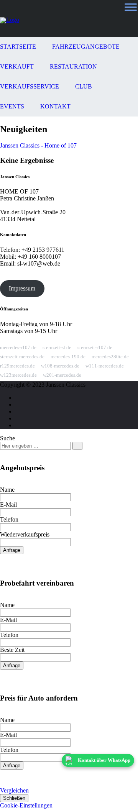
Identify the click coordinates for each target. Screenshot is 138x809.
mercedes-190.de (68, 356)
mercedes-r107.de (18, 347)
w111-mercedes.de (104, 366)
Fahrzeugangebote (86, 46)
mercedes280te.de (110, 356)
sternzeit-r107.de (94, 347)
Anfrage (11, 550)
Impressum (22, 288)
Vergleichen (14, 790)
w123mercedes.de (18, 375)
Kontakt (55, 106)
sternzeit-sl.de (57, 347)
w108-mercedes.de (60, 366)
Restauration (73, 66)
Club (83, 86)
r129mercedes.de (17, 366)
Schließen (14, 798)
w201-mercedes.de (62, 375)
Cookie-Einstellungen (26, 805)
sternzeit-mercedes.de (22, 356)
